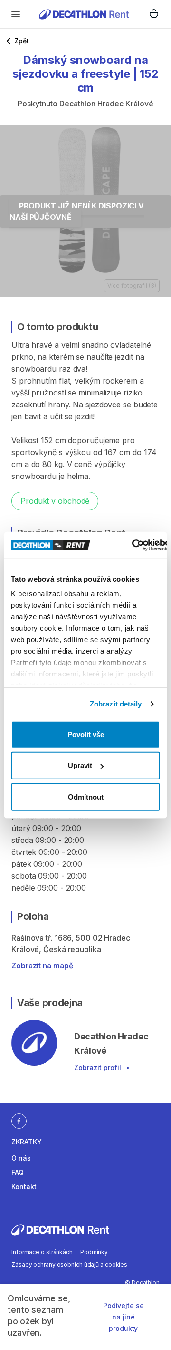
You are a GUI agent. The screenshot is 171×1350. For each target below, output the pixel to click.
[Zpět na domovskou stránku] (84, 14)
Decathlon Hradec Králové (106, 103)
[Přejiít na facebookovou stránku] (19, 1120)
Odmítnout (86, 796)
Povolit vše (85, 734)
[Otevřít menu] (15, 14)
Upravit (80, 765)
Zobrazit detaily (116, 704)
